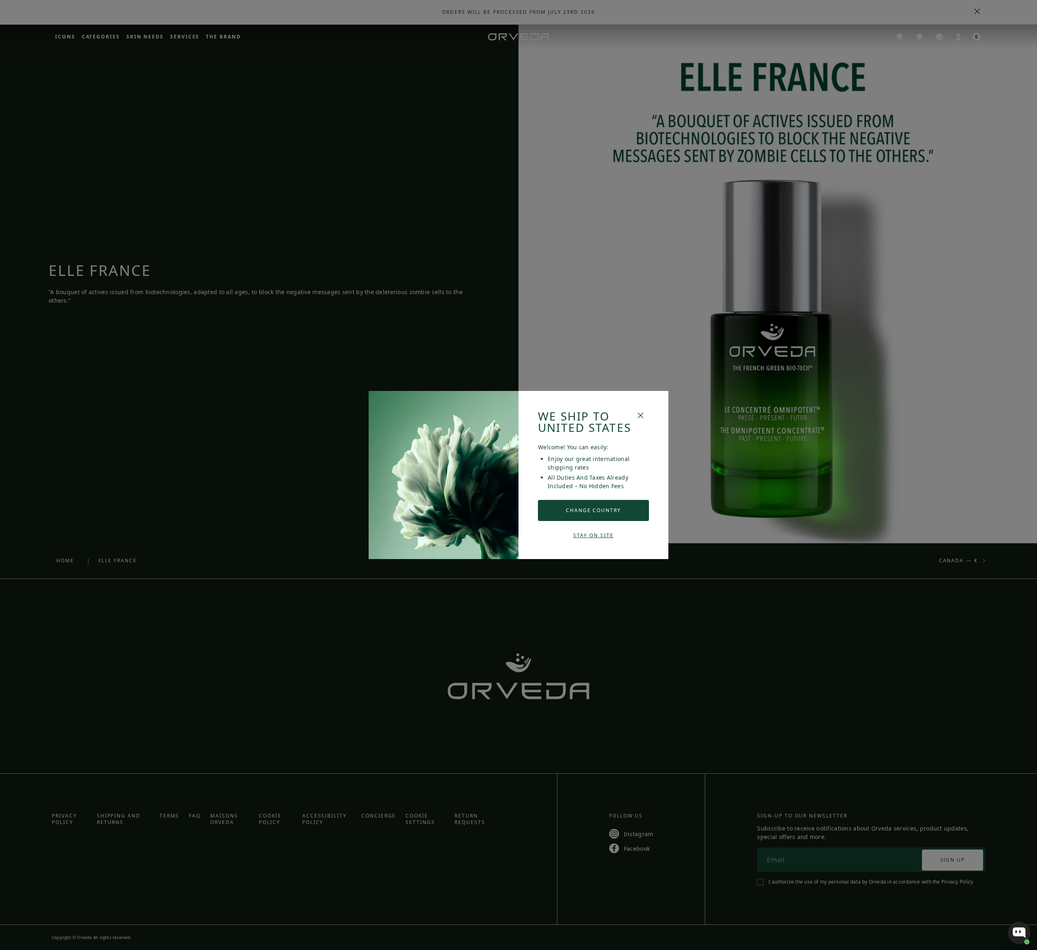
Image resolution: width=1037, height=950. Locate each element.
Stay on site (593, 535)
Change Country (593, 510)
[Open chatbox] (1019, 933)
